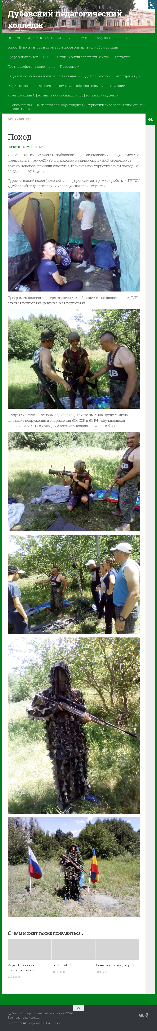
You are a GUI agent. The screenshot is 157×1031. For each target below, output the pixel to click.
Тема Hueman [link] (53, 1023)
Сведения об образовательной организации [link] (42, 76)
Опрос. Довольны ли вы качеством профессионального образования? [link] (62, 47)
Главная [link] (13, 38)
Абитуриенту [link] (126, 76)
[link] (152, 4)
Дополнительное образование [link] (93, 38)
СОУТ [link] (47, 57)
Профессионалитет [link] (22, 57)
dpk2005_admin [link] (21, 147)
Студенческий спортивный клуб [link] (83, 57)
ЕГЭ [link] (125, 38)
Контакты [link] (122, 57)
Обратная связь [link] (19, 86)
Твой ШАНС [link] (61, 965)
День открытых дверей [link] (115, 965)
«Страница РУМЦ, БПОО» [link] (44, 38)
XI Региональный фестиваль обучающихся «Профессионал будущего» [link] (62, 95)
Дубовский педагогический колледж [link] (65, 19)
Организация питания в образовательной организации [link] (81, 86)
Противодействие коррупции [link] (31, 66)
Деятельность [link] (96, 76)
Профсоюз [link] (68, 66)
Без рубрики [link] (19, 119)
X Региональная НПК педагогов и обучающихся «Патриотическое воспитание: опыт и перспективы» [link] (76, 107)
